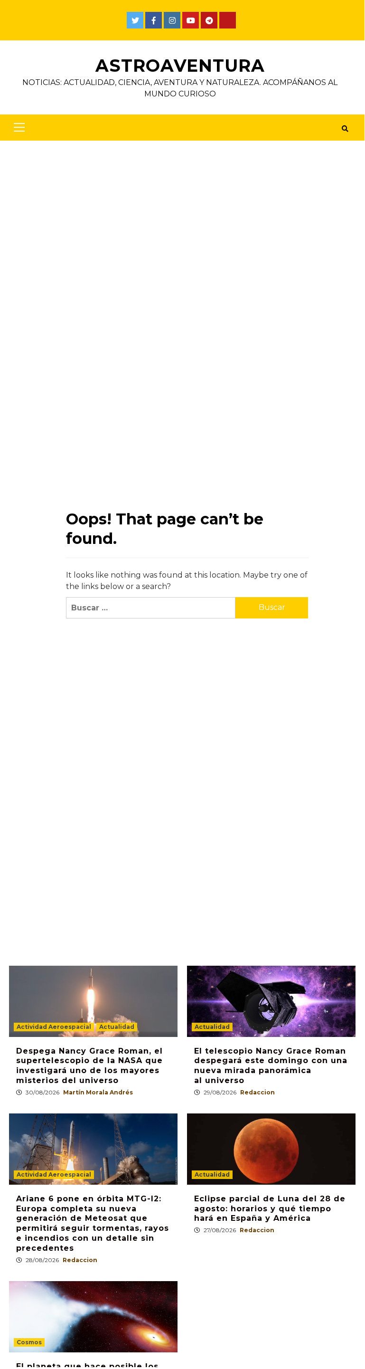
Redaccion (257, 1092)
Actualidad (116, 1026)
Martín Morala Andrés (98, 1092)
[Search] (345, 129)
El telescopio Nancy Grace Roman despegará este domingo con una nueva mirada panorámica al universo (270, 1065)
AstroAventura (180, 65)
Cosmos (29, 1342)
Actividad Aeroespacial (54, 1026)
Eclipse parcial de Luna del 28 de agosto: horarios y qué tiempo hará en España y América (270, 1208)
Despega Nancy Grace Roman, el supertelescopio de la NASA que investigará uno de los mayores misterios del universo (89, 1065)
